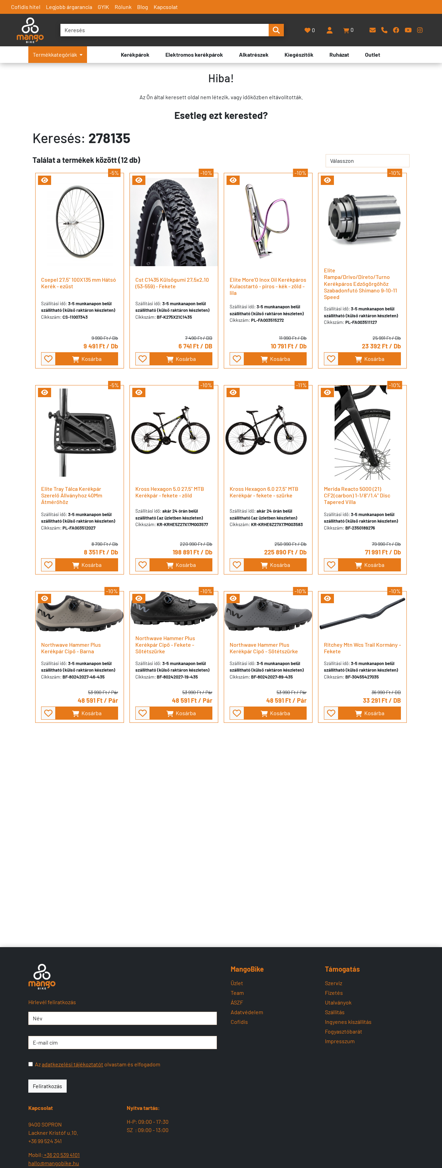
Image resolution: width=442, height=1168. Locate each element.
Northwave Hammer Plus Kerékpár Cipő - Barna (71, 647)
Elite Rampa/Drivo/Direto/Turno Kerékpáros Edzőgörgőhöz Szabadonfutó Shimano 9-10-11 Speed (360, 283)
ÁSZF (237, 1002)
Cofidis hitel (25, 6)
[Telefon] (384, 30)
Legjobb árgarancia (69, 6)
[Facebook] (396, 30)
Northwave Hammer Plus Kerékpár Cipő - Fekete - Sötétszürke (165, 644)
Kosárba (91, 358)
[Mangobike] (42, 977)
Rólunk (123, 6)
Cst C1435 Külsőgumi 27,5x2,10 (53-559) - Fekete (172, 282)
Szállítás (335, 1012)
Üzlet (237, 983)
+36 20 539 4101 (61, 1154)
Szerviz (333, 983)
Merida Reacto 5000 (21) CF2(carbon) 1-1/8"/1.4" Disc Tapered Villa (357, 495)
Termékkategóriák (55, 54)
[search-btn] (276, 30)
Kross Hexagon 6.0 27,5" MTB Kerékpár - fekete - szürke (264, 491)
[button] (348, 30)
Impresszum (340, 1041)
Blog (142, 6)
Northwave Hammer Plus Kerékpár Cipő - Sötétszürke (264, 647)
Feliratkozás (47, 1086)
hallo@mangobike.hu (53, 1163)
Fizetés (334, 992)
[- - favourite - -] (48, 358)
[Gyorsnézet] (44, 180)
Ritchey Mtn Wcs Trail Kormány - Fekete (362, 647)
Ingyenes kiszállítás (348, 1021)
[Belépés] (329, 30)
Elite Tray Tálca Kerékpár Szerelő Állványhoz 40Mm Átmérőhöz (71, 495)
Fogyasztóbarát (343, 1031)
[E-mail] (372, 30)
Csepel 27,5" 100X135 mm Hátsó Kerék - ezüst (78, 282)
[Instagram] (419, 30)
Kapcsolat (166, 6)
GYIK (103, 6)
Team (237, 992)
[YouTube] (408, 30)
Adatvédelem (247, 1012)
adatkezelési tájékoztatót (72, 1064)
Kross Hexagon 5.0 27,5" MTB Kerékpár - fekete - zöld (169, 491)
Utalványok (338, 1002)
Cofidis (239, 1021)
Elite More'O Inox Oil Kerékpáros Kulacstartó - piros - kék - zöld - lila (268, 286)
